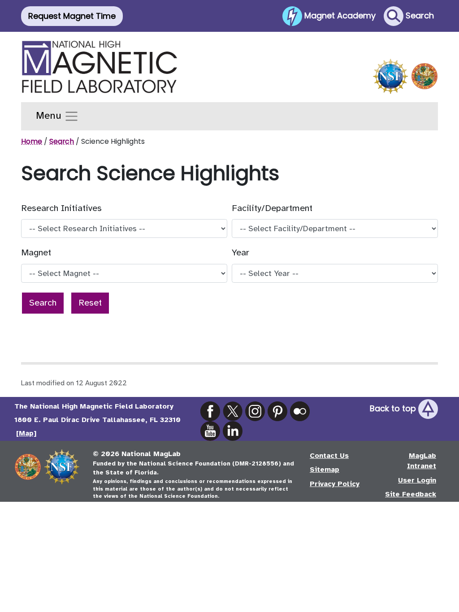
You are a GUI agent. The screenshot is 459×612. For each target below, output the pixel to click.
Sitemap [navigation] (324, 469)
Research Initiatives (61, 208)
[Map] (26, 433)
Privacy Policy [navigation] (334, 483)
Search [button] (418, 15)
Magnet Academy (339, 15)
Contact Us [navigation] (329, 455)
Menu (50, 115)
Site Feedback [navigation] (410, 494)
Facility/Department (272, 208)
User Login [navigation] (417, 480)
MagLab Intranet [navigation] (421, 461)
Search (61, 141)
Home (31, 141)
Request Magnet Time (72, 16)
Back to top (394, 408)
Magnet (36, 252)
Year (240, 252)
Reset (90, 302)
